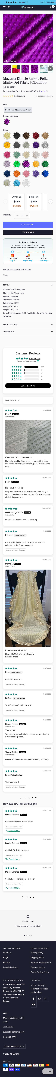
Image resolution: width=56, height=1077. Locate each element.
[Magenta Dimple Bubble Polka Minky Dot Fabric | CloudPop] (26, 164)
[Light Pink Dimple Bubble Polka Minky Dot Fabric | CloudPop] (45, 155)
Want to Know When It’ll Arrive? (17, 269)
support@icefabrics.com (13, 1032)
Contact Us (8, 1026)
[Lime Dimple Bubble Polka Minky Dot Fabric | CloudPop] (17, 164)
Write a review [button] (28, 385)
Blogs (5, 957)
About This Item (10, 325)
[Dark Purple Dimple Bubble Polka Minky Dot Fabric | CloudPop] (36, 145)
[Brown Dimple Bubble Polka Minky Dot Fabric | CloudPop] (26, 136)
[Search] (9, 7)
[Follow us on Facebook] (33, 999)
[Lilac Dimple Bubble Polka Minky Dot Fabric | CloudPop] (7, 164)
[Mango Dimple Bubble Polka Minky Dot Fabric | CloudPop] (36, 164)
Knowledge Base (10, 967)
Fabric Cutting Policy (40, 972)
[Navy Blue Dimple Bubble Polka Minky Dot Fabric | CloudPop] (7, 174)
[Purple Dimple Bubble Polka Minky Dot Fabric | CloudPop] (36, 174)
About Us (7, 952)
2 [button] (24, 797)
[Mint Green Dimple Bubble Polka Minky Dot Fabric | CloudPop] (45, 164)
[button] (7, 69)
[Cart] (51, 7)
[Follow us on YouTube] (33, 1004)
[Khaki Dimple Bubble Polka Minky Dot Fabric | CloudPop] (36, 155)
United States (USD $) (13, 1046)
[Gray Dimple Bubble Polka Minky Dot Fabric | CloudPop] (45, 145)
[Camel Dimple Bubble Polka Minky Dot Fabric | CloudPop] (45, 136)
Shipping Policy (37, 957)
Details (6, 285)
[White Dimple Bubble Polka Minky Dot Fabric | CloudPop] (26, 183)
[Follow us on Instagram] (39, 999)
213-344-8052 (9, 1037)
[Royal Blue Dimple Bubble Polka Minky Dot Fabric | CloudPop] (45, 174)
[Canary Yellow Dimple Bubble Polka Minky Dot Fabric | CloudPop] (7, 145)
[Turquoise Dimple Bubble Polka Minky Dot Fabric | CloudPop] (17, 183)
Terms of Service (38, 967)
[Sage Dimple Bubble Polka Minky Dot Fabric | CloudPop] (7, 183)
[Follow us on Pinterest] (45, 999)
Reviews (6, 962)
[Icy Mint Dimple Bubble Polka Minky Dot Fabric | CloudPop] (17, 155)
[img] (11, 410)
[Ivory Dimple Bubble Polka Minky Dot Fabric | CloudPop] (26, 155)
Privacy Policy (37, 952)
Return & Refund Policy (41, 962)
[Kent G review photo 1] (28, 437)
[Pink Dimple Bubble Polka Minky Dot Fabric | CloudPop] (26, 174)
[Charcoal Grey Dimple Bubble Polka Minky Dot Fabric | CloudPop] (17, 145)
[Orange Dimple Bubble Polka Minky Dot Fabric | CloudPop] (17, 174)
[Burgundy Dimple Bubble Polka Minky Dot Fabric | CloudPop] (36, 136)
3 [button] (29, 797)
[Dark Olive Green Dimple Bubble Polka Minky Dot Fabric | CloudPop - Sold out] (26, 145)
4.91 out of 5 (34, 358)
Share (5, 275)
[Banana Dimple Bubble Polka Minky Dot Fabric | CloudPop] (7, 136)
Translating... (14, 830)
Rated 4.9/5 (23, 2)
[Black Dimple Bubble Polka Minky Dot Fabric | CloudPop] (17, 136)
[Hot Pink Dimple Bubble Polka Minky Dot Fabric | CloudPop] (7, 155)
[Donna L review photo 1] (28, 608)
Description (8, 332)
